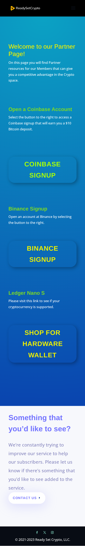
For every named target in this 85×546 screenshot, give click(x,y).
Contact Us (25, 498)
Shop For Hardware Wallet (42, 344)
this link (32, 301)
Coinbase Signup (42, 169)
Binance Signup (42, 254)
